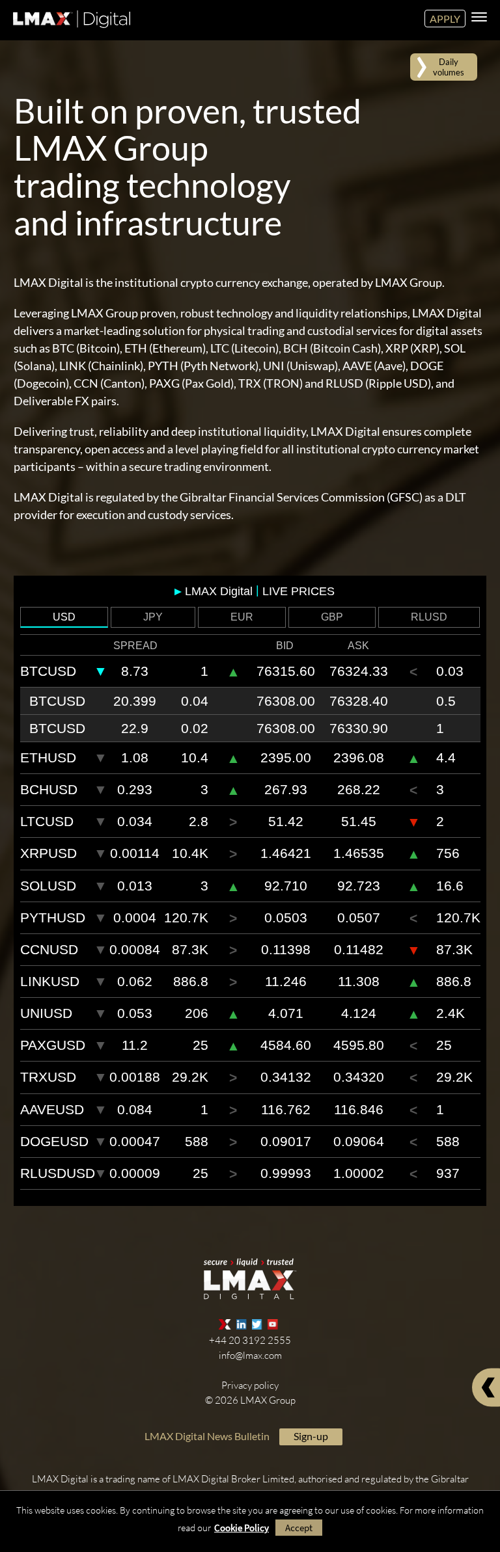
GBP (332, 616)
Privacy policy (250, 1385)
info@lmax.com (250, 1355)
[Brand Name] (70, 30)
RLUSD (429, 616)
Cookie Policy (241, 1527)
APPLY (445, 18)
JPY (153, 616)
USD (64, 616)
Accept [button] (298, 1527)
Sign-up (311, 1436)
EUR (241, 616)
